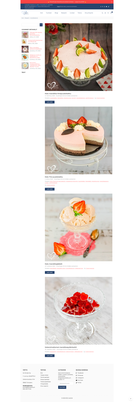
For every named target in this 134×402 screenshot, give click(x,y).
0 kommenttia (100, 98)
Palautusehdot (44, 379)
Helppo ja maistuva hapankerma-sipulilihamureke (35, 56)
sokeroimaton (70, 351)
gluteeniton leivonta (72, 181)
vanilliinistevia (90, 98)
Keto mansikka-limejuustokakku (58, 94)
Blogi (56, 13)
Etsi (41, 373)
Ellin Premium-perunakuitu (58, 181)
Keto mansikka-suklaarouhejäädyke (36, 48)
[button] (111, 13)
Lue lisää (50, 102)
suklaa (46, 182)
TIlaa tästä (62, 387)
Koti (41, 13)
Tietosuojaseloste (45, 381)
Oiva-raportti (44, 386)
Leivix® (74, 98)
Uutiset (72, 13)
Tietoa (80, 13)
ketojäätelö (53, 268)
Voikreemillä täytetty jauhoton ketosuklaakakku (36, 34)
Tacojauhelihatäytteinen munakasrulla (35, 41)
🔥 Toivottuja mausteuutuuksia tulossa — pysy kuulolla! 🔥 (67, 1)
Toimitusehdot (44, 377)
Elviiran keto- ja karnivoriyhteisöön (67, 6)
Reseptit (64, 13)
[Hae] (102, 13)
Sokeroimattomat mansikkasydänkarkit (61, 347)
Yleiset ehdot (44, 375)
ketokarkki (53, 351)
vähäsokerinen (79, 268)
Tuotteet (49, 13)
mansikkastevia (80, 98)
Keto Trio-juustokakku (54, 177)
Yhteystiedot (44, 384)
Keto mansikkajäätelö (53, 264)
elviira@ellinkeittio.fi (29, 387)
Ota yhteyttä (89, 13)
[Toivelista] (108, 13)
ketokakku (60, 98)
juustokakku (53, 98)
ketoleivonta (67, 98)
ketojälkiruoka (61, 268)
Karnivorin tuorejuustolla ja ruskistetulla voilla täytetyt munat (35, 64)
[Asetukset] (105, 13)
